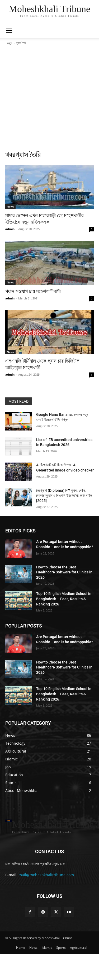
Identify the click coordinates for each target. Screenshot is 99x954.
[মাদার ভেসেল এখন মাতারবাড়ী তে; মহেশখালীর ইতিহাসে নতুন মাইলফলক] (49, 187)
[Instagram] (43, 912)
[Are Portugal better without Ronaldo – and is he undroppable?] (18, 548)
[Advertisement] (49, 97)
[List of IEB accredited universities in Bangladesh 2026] (18, 446)
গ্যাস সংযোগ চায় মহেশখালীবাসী (33, 291)
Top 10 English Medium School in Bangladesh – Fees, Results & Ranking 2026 (63, 599)
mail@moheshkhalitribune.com (46, 874)
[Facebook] (30, 912)
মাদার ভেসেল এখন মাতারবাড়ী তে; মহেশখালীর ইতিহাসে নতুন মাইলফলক (44, 218)
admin (10, 229)
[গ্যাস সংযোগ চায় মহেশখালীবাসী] (49, 263)
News (10, 206)
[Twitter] (56, 912)
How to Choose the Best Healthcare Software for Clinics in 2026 (64, 572)
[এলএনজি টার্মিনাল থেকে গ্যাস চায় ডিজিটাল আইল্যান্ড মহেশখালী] (49, 332)
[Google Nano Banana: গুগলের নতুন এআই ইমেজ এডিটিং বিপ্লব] (18, 421)
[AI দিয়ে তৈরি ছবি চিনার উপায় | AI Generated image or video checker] (18, 472)
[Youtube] (69, 912)
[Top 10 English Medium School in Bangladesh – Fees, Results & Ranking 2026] (18, 600)
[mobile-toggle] (9, 31)
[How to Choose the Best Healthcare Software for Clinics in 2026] (18, 574)
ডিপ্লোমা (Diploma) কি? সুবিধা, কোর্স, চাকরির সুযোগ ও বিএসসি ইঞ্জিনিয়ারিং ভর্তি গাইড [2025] (64, 495)
